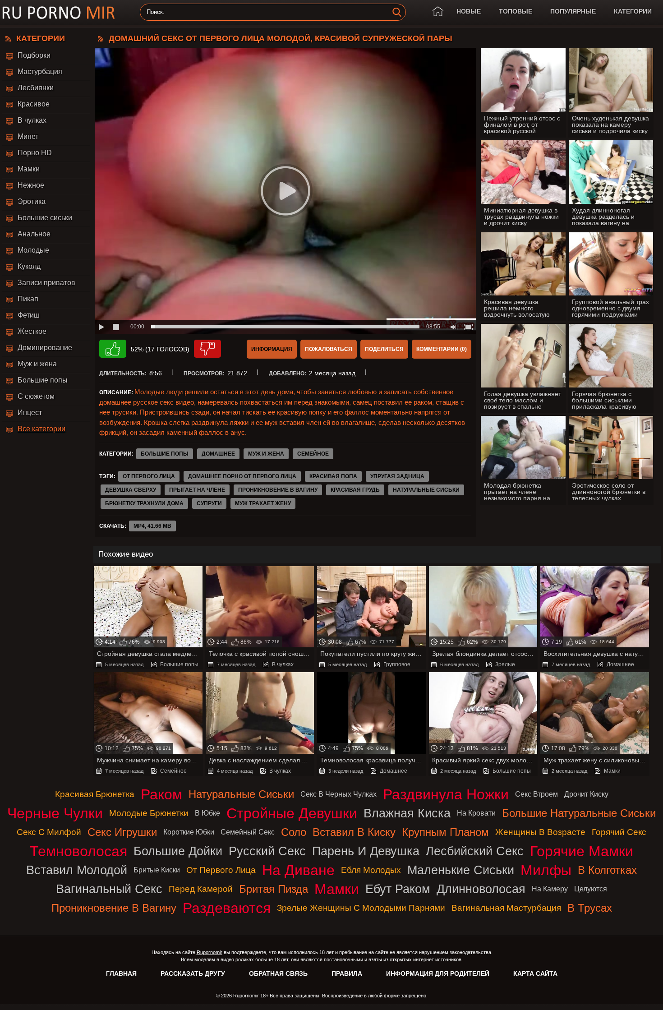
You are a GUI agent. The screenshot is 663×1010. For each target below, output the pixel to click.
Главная (121, 973)
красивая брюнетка (94, 794)
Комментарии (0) (441, 349)
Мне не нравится (207, 349)
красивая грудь (355, 490)
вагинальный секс (109, 889)
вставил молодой (76, 870)
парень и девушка (365, 851)
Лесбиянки (36, 88)
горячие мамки (581, 851)
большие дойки (178, 851)
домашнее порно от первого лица (242, 476)
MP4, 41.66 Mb (152, 526)
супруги (209, 503)
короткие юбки (188, 832)
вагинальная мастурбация (506, 908)
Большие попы (43, 380)
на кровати (476, 813)
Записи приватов (46, 282)
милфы (545, 870)
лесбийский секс (475, 851)
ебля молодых (371, 870)
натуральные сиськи (426, 490)
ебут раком (397, 889)
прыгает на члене (197, 490)
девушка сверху (130, 490)
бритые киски (157, 870)
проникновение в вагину (278, 490)
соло (293, 832)
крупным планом (445, 832)
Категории (633, 11)
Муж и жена (37, 364)
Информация (271, 349)
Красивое (34, 104)
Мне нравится (112, 349)
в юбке (207, 813)
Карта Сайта (535, 973)
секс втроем (536, 794)
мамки (336, 889)
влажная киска (407, 813)
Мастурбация (40, 71)
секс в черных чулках (338, 794)
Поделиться (384, 349)
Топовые (515, 11)
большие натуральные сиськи (579, 813)
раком (161, 794)
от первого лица (149, 476)
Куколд (29, 266)
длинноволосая (481, 889)
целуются (590, 889)
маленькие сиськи (460, 870)
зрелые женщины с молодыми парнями (361, 908)
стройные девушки (291, 813)
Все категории (41, 429)
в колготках (607, 870)
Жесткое (32, 331)
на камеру (550, 889)
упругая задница (397, 476)
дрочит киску (586, 794)
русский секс (267, 851)
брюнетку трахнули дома (144, 503)
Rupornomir (209, 952)
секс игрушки (122, 832)
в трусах (589, 908)
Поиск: (156, 12)
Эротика (32, 201)
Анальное (34, 234)
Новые (468, 11)
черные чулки (55, 813)
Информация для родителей (437, 973)
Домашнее (218, 454)
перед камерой (201, 889)
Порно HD (35, 153)
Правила (347, 973)
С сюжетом (36, 396)
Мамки (29, 169)
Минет (28, 136)
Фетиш (29, 315)
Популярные (573, 11)
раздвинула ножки (446, 794)
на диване (298, 870)
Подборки (34, 55)
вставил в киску (354, 832)
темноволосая (78, 851)
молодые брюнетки (149, 813)
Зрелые (505, 664)
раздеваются (227, 908)
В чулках (32, 120)
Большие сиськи (45, 217)
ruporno (58, 12)
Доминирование (45, 347)
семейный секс (248, 832)
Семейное (313, 454)
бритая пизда (273, 889)
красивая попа (333, 476)
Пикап (28, 299)
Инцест (30, 412)
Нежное (31, 185)
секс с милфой (49, 832)
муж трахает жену (263, 503)
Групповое (396, 664)
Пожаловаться (328, 349)
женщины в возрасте (540, 832)
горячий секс (619, 832)
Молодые (33, 250)
